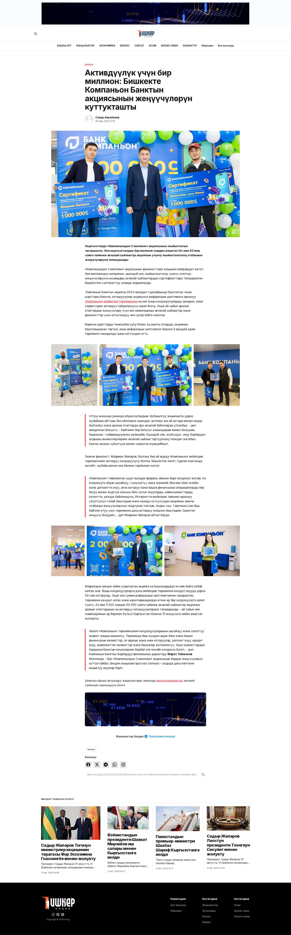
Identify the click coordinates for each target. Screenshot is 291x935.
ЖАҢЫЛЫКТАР (85, 45)
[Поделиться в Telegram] (105, 764)
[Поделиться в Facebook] (88, 764)
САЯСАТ (139, 45)
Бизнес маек (241, 910)
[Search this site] (35, 33)
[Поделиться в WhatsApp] (114, 764)
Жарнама (207, 45)
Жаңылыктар (210, 905)
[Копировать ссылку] (203, 775)
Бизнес (89, 64)
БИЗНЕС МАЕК (169, 45)
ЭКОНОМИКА (107, 45)
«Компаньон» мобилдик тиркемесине (111, 301)
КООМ (152, 45)
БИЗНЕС (125, 45)
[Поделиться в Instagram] (123, 764)
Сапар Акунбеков (107, 117)
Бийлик (206, 922)
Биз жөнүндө (226, 45)
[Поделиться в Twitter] (97, 764)
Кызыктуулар (242, 916)
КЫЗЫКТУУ (190, 45)
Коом (237, 905)
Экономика (209, 910)
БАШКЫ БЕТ (64, 45)
